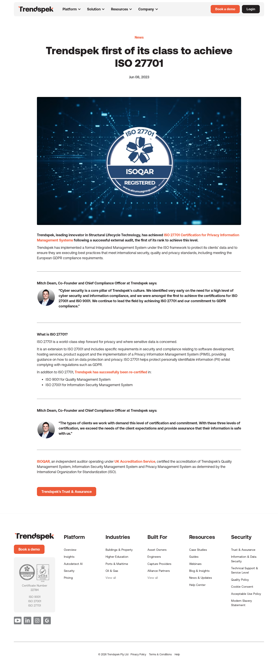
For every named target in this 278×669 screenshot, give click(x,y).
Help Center (197, 585)
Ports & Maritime (117, 564)
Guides (194, 556)
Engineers (154, 556)
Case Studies (198, 549)
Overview (70, 549)
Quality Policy (240, 579)
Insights (69, 556)
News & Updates (200, 577)
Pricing (68, 577)
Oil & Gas (112, 570)
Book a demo (29, 549)
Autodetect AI (73, 564)
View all (111, 577)
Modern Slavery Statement (241, 603)
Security (69, 570)
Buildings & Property (119, 549)
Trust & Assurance (243, 549)
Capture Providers (159, 564)
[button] (71, 9)
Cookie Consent (242, 586)
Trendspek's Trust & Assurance (66, 492)
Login (251, 9)
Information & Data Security (243, 559)
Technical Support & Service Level (244, 570)
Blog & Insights (199, 570)
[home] (37, 10)
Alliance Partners (158, 570)
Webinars (195, 564)
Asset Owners (157, 549)
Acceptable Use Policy (246, 593)
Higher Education (117, 556)
